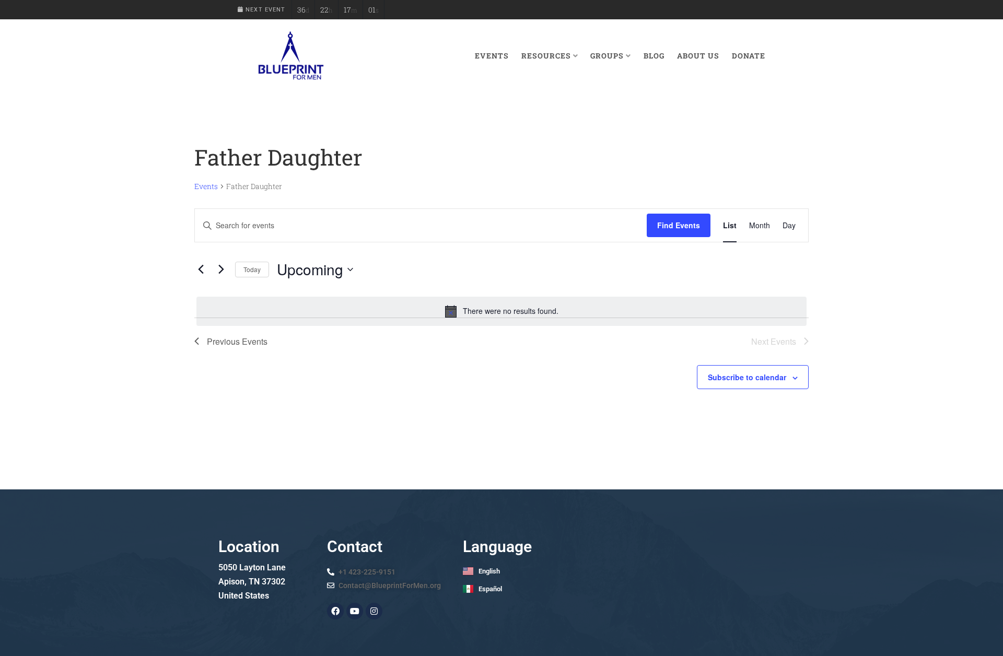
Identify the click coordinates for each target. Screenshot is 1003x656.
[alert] (501, 311)
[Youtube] (354, 611)
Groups (607, 56)
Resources (546, 56)
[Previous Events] (200, 269)
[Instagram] (374, 611)
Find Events (678, 225)
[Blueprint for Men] (290, 55)
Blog (654, 56)
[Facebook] (335, 611)
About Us (698, 56)
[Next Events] (221, 269)
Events (492, 56)
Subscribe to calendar (747, 377)
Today (252, 269)
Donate (748, 56)
